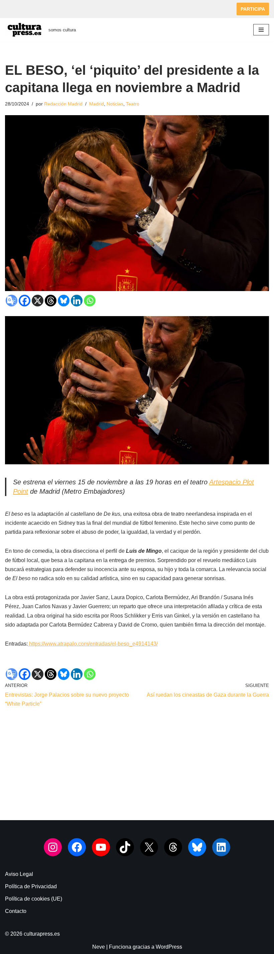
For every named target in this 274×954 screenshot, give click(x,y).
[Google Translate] (11, 300)
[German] (26, 7)
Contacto (15, 911)
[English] (9, 7)
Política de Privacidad (31, 886)
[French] (18, 7)
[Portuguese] (44, 7)
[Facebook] (24, 300)
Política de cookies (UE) (33, 899)
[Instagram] (53, 847)
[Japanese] (35, 7)
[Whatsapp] (90, 300)
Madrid (96, 103)
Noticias (115, 103)
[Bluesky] (64, 300)
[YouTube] (101, 847)
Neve (98, 947)
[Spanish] (52, 7)
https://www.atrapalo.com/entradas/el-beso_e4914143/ (93, 644)
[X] (37, 300)
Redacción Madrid (63, 103)
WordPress (169, 947)
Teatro (132, 103)
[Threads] (50, 300)
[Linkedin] (77, 300)
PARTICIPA (253, 9)
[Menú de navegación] (261, 29)
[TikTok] (125, 847)
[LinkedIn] (221, 847)
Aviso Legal (19, 874)
